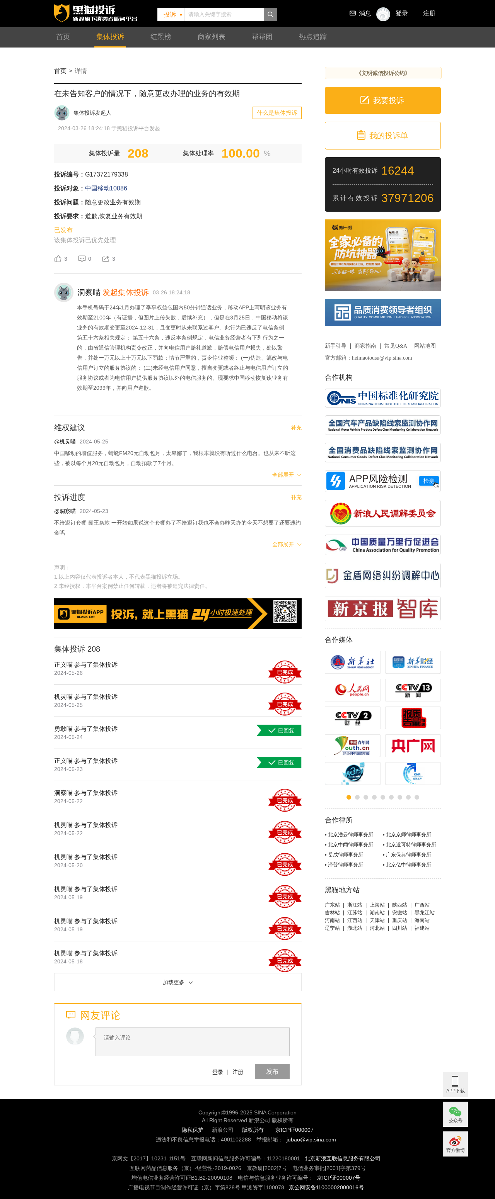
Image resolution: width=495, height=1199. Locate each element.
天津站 (377, 920)
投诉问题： (69, 202)
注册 (429, 13)
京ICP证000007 (294, 1130)
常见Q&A (395, 346)
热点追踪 (313, 37)
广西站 (422, 905)
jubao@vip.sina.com (311, 1139)
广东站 (332, 905)
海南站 (422, 920)
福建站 (422, 928)
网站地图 (425, 346)
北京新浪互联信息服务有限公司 (343, 1158)
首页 (63, 37)
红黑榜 (160, 37)
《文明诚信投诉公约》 (383, 73)
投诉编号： (69, 174)
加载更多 (173, 982)
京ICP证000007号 (338, 1178)
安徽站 (399, 912)
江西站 (354, 920)
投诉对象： (69, 188)
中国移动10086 (106, 188)
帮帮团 (262, 37)
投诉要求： (69, 216)
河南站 (332, 920)
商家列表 (211, 37)
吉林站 (332, 912)
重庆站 (399, 920)
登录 (217, 1071)
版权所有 (253, 1130)
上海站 (377, 905)
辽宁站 (332, 928)
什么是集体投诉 (277, 112)
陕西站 (399, 905)
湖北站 (354, 928)
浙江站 (354, 905)
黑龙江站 (425, 912)
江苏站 (354, 912)
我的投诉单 (388, 135)
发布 (272, 1071)
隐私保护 (192, 1130)
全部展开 (283, 475)
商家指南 (365, 346)
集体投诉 (110, 37)
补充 (296, 428)
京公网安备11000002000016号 (326, 1187)
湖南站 (377, 912)
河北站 (377, 928)
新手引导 (335, 346)
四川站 (399, 928)
